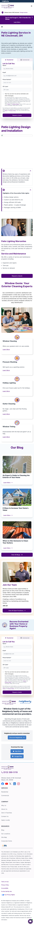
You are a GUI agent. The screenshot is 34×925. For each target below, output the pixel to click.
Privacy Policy (15, 104)
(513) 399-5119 (10, 772)
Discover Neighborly (15, 737)
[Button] (17, 171)
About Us (4, 809)
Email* (4, 72)
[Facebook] (2, 783)
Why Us (3, 805)
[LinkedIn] (14, 783)
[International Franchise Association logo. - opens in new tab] (4, 846)
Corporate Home (6, 841)
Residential (10, 59)
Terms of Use (5, 881)
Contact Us (4, 816)
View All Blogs (15, 555)
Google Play (18, 756)
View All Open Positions (15, 610)
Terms (8, 104)
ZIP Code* (5, 86)
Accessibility (4, 888)
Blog (2, 830)
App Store (18, 751)
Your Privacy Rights (9, 894)
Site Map (4, 837)
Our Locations (5, 834)
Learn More (6, 349)
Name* (4, 65)
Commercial (25, 59)
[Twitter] (10, 783)
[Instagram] (18, 783)
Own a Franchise (6, 813)
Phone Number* (7, 79)
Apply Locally (5, 820)
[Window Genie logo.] (9, 702)
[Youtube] (6, 783)
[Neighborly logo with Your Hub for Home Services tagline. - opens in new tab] (25, 702)
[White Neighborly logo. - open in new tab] (5, 1)
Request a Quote (17, 115)
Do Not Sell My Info (6, 891)
